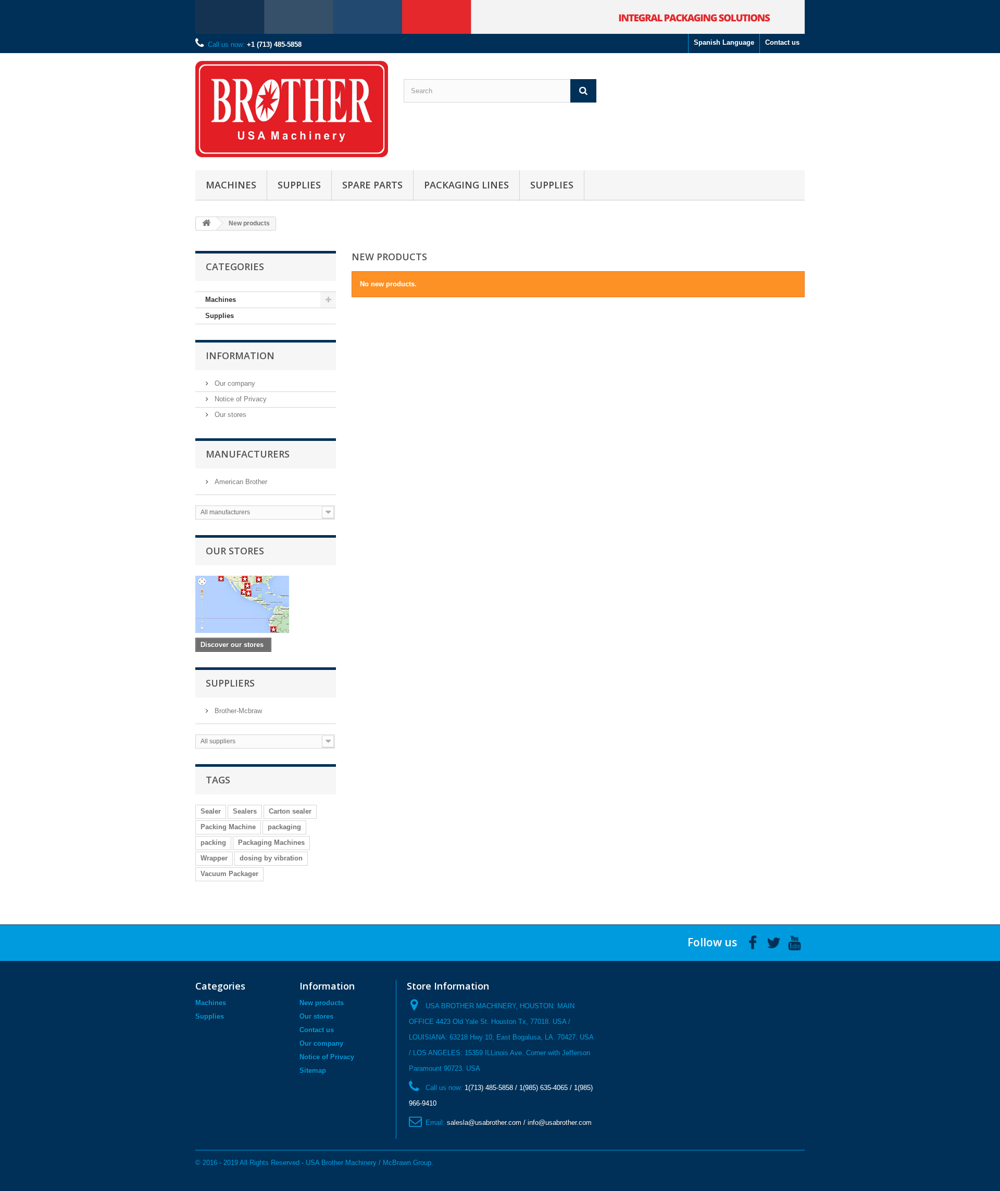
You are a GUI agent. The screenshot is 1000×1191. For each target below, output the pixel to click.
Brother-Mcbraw (237, 711)
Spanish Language (724, 42)
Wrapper (214, 858)
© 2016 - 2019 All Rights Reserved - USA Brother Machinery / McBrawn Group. (314, 1163)
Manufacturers (248, 454)
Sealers (245, 811)
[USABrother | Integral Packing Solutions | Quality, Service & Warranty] (291, 109)
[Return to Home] (206, 223)
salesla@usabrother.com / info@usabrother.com (519, 1122)
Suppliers (230, 683)
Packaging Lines (466, 185)
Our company (234, 383)
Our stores (229, 415)
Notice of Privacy (240, 399)
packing (213, 842)
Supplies (299, 185)
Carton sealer (290, 811)
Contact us (782, 42)
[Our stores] (265, 604)
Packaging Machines (271, 842)
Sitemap (312, 1070)
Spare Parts (372, 185)
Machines (231, 185)
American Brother (240, 482)
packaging (284, 827)
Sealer (211, 811)
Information (240, 355)
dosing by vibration (271, 858)
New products (321, 1003)
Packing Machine (228, 827)
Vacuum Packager (229, 874)
